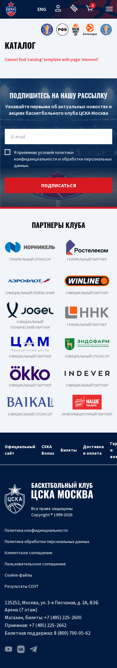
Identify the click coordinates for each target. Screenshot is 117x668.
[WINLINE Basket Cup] (75, 29)
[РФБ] (62, 29)
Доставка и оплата (93, 450)
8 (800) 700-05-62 (72, 633)
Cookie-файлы (18, 575)
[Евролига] (90, 29)
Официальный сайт (20, 450)
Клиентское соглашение (28, 552)
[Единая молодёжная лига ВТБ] (106, 29)
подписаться (58, 185)
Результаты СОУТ (21, 586)
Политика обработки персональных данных (47, 541)
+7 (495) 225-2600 (62, 617)
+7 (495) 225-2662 (47, 625)
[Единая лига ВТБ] (46, 29)
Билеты (69, 450)
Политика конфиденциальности (36, 530)
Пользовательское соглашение (35, 564)
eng (41, 9)
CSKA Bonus (47, 450)
